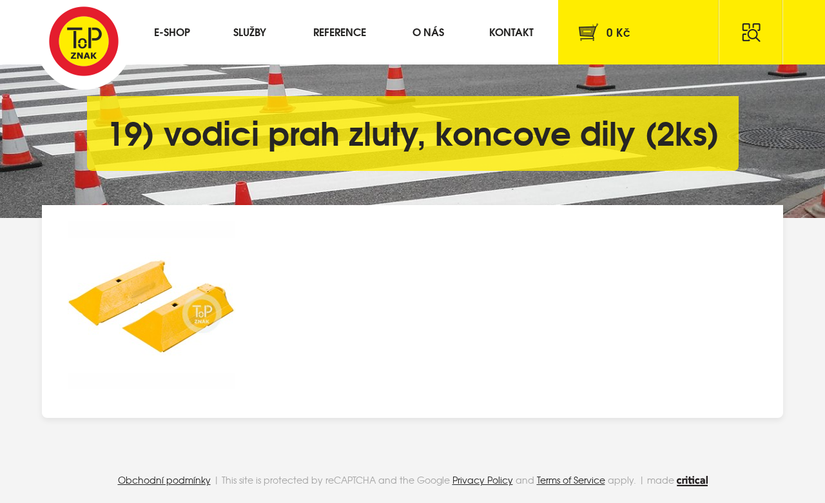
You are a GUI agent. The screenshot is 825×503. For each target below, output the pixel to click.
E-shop (172, 31)
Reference (339, 31)
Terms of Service (571, 479)
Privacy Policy (482, 479)
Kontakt (511, 31)
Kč (618, 32)
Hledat (750, 32)
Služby (249, 31)
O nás (428, 31)
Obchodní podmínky (164, 479)
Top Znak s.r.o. (83, 41)
